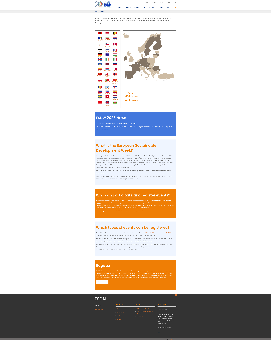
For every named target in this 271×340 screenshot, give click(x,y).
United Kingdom (107, 104)
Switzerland (107, 98)
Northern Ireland (107, 76)
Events (136, 7)
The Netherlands (115, 98)
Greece (107, 56)
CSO (118, 316)
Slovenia (107, 93)
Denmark (115, 45)
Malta (115, 70)
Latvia (107, 65)
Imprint (162, 2)
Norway (115, 75)
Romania (100, 88)
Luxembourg (107, 70)
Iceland (100, 61)
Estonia (100, 51)
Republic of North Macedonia (115, 82)
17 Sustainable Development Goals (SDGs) (158, 233)
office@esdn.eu (99, 309)
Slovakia (100, 93)
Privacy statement (151, 2)
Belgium (115, 34)
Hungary (115, 56)
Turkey (99, 104)
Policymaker (121, 309)
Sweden (100, 98)
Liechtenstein (115, 65)
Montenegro (100, 75)
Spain (115, 93)
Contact (169, 2)
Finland (107, 51)
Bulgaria (107, 39)
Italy (115, 61)
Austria (107, 34)
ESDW (174, 7)
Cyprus (100, 45)
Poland (100, 81)
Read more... (161, 332)
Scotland (107, 88)
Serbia (115, 88)
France (115, 51)
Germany (99, 56)
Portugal (107, 81)
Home (96, 11)
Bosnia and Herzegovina (100, 40)
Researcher (120, 312)
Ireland (107, 61)
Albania (100, 34)
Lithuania (100, 70)
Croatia (115, 39)
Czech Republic (107, 46)
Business (119, 319)
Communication (148, 7)
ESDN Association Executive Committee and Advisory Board (145, 311)
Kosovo (100, 65)
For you (128, 7)
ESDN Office (140, 317)
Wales (115, 104)
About (120, 7)
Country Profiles (163, 7)
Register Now (102, 282)
